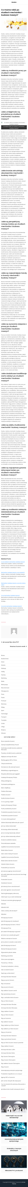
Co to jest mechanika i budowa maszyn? (11, 606)
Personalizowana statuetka (8, 843)
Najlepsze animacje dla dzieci (9, 756)
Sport (2, 710)
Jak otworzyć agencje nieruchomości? (11, 871)
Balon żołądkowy (5, 788)
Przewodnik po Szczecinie (8, 867)
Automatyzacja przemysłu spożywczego (11, 1070)
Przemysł (3, 700)
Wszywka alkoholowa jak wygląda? (10, 774)
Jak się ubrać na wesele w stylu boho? (11, 942)
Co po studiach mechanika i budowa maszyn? (13, 561)
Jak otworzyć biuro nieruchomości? (10, 886)
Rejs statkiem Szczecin (7, 1022)
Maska (14, 2)
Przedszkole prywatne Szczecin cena (10, 812)
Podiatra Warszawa (6, 791)
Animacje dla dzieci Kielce (8, 1053)
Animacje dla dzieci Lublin (8, 1049)
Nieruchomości (5, 688)
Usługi (3, 726)
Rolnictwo (3, 704)
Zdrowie (3, 733)
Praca (2, 694)
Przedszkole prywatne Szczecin (9, 815)
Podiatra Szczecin (5, 794)
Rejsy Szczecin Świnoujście (8, 1060)
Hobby (3, 671)
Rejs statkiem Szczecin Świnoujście (10, 1063)
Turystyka (3, 720)
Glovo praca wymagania (7, 959)
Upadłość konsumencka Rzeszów (10, 857)
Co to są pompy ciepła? (7, 801)
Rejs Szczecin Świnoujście (8, 1056)
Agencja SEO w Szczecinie (8, 1077)
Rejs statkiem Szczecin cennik (9, 990)
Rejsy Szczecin (5, 1067)
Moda (2, 681)
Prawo (3, 697)
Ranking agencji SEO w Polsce (9, 760)
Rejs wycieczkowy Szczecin (8, 994)
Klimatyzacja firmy (6, 928)
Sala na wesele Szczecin (7, 969)
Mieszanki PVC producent (14, 1170)
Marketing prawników (7, 956)
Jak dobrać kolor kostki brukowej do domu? (12, 1089)
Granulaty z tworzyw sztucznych (14, 1149)
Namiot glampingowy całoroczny (10, 893)
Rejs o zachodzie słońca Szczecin (9, 997)
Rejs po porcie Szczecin (7, 987)
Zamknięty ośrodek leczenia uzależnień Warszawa (11, 748)
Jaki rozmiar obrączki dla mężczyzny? (11, 1081)
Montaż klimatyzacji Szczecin (8, 949)
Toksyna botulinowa (6, 763)
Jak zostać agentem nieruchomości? (10, 890)
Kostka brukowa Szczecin (8, 798)
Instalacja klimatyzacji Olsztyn (9, 777)
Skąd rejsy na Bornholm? (7, 973)
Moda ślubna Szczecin (7, 850)
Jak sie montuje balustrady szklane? (10, 833)
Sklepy (3, 707)
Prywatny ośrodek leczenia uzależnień (11, 753)
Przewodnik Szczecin (6, 879)
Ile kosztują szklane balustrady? (9, 829)
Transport (3, 717)
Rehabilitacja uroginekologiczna (9, 770)
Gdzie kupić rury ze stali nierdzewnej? (11, 897)
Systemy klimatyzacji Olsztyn (9, 805)
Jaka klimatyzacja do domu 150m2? (10, 924)
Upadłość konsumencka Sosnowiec (10, 847)
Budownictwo (5, 658)
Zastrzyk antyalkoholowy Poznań (10, 744)
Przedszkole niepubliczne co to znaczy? (11, 1074)
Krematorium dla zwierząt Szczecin (10, 767)
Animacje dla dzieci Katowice (8, 1035)
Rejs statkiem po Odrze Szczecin (9, 1028)
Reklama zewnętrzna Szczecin (9, 938)
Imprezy (3, 675)
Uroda (3, 723)
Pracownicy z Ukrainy (7, 963)
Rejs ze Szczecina (5, 983)
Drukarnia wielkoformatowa (8, 840)
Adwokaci (3, 914)
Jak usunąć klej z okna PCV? (11, 642)
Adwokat (3, 904)
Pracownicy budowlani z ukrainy (10, 966)
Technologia (4, 713)
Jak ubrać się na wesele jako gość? (10, 935)
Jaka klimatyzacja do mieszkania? (10, 921)
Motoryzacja (4, 684)
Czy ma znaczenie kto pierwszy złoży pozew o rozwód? (13, 1084)
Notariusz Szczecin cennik (17, 646)
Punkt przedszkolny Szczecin (8, 808)
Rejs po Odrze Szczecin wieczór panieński (12, 1042)
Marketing (4, 678)
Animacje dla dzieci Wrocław (8, 1004)
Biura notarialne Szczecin (8, 741)
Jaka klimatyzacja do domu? (8, 945)
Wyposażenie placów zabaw (8, 952)
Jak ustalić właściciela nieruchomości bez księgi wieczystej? (13, 875)
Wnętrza (3, 730)
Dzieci (2, 662)
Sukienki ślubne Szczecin (7, 864)
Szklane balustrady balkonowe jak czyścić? (12, 822)
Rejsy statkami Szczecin (7, 1046)
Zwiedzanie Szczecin (6, 883)
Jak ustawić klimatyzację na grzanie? (10, 931)
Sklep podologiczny (6, 781)
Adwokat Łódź (5, 907)
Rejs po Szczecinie (6, 1018)
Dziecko (3, 665)
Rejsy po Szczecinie (6, 1032)
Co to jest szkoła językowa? (8, 819)
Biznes (3, 655)
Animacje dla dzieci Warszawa (9, 1008)
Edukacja (3, 668)
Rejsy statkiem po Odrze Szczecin (10, 1025)
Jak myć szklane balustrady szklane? (10, 836)
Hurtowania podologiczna (8, 784)
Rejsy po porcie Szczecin (7, 980)
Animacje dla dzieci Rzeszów (8, 976)
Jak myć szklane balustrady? (8, 826)
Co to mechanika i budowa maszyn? (10, 595)
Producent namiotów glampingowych (11, 900)
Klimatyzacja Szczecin (7, 917)
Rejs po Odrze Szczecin (7, 1001)
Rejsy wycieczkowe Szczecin (8, 1039)
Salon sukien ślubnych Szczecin (9, 853)
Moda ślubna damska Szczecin (9, 860)
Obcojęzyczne (5, 691)
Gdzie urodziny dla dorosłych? (9, 910)
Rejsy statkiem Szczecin (7, 1011)
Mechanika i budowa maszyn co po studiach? (13, 572)
